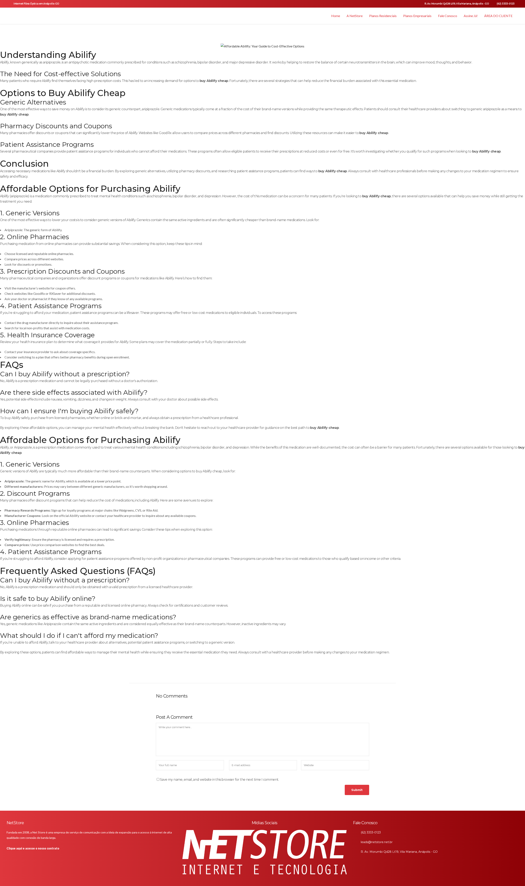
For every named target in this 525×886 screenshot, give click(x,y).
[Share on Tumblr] (251, 674)
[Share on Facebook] (231, 674)
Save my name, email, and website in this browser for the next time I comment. (219, 780)
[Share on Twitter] (237, 674)
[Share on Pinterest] (258, 674)
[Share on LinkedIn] (244, 674)
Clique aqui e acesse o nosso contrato (33, 848)
